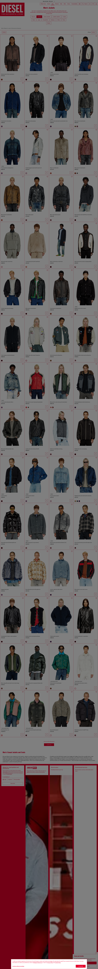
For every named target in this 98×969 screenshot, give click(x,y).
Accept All (80, 966)
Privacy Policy (50, 962)
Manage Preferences (37, 962)
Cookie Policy (58, 962)
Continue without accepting (18, 966)
